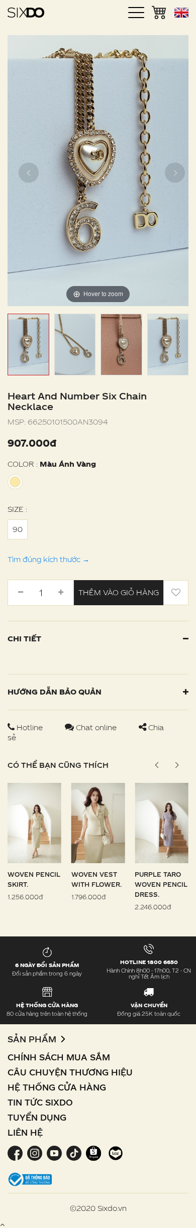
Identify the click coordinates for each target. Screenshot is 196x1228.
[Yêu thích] (175, 592)
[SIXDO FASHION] (26, 12)
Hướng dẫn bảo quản (55, 692)
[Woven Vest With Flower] (98, 822)
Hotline (30, 727)
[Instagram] (34, 1152)
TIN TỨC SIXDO (40, 1102)
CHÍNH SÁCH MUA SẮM (59, 1057)
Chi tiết (24, 638)
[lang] (181, 13)
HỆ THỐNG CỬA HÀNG (57, 1087)
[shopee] (93, 1152)
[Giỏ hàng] (159, 11)
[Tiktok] (73, 1152)
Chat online (96, 727)
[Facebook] (16, 1152)
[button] (176, 765)
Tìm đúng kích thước (48, 559)
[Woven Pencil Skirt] (34, 822)
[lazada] (114, 1152)
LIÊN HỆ (25, 1132)
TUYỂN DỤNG (37, 1117)
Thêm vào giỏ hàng (118, 592)
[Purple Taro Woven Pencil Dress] (161, 822)
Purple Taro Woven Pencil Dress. (161, 884)
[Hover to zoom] (98, 170)
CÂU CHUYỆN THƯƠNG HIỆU (70, 1072)
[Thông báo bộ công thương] (30, 1178)
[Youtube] (54, 1152)
